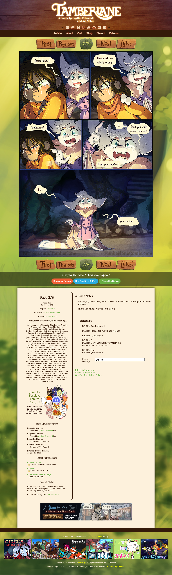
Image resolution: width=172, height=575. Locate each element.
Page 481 (31, 469)
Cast (79, 33)
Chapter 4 (51, 309)
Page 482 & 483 (34, 463)
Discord (100, 33)
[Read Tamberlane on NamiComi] (73, 27)
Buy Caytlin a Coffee (85, 281)
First (46, 44)
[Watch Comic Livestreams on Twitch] (83, 27)
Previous (66, 44)
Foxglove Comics (96, 537)
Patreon (114, 33)
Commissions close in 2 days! (39, 475)
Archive (57, 33)
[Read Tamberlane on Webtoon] (67, 27)
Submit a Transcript (85, 372)
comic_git (82, 563)
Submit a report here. (116, 566)
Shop (89, 33)
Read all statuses (52, 494)
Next (106, 44)
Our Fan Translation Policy (88, 375)
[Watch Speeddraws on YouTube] (89, 27)
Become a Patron (62, 281)
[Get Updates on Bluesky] (78, 27)
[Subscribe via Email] (105, 27)
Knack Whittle (51, 316)
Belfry (46, 312)
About (69, 33)
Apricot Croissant (45, 431)
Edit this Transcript (85, 370)
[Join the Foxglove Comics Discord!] (94, 27)
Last (126, 44)
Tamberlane (55, 312)
